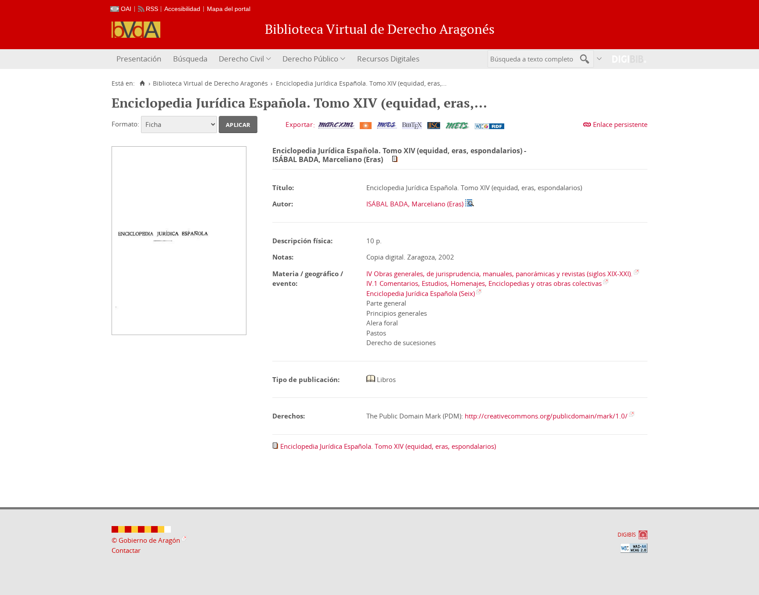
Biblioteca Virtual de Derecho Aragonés (210, 83)
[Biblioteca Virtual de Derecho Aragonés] (136, 30)
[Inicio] (142, 83)
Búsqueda (190, 59)
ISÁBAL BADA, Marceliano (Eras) (414, 203)
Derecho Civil (241, 59)
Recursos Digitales (388, 59)
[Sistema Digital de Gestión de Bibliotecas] (625, 59)
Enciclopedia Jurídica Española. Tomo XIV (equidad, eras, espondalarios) (388, 446)
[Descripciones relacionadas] (469, 203)
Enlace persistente (620, 124)
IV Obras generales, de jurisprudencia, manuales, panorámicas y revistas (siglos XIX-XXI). (499, 273)
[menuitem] (140, 59)
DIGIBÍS (627, 534)
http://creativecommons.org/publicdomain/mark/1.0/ (546, 415)
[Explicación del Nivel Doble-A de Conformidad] (633, 548)
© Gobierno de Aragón (146, 540)
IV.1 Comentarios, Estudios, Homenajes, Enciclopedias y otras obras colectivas (484, 283)
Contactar (126, 550)
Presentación (138, 59)
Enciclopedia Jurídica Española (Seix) (420, 293)
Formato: (125, 123)
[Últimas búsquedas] (599, 59)
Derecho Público (310, 59)
